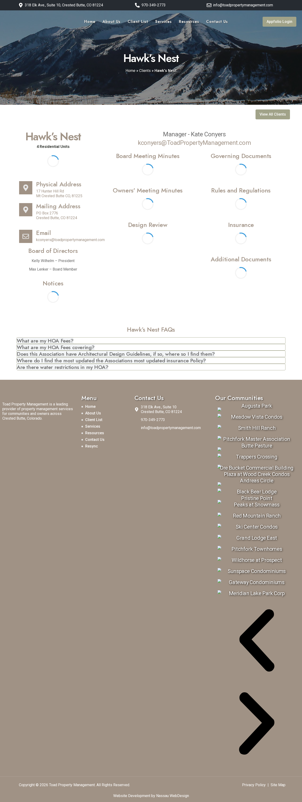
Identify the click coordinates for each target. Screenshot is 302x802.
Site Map (278, 785)
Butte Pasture (256, 446)
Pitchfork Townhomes (256, 549)
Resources (189, 21)
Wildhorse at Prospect (257, 560)
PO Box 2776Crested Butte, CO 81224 (56, 215)
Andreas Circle (256, 481)
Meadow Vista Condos (256, 417)
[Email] (25, 236)
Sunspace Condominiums (257, 571)
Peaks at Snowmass (256, 505)
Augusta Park (256, 406)
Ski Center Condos (257, 527)
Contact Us (217, 21)
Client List (138, 21)
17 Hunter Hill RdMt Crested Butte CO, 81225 (59, 193)
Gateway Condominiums (256, 582)
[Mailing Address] (25, 209)
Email (43, 233)
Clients (145, 70)
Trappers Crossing (256, 457)
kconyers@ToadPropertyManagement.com (194, 143)
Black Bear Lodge (257, 492)
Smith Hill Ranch (257, 428)
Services (163, 21)
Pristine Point (256, 498)
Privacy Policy (254, 785)
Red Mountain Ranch (257, 516)
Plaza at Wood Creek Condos (257, 474)
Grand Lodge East (256, 538)
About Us (112, 21)
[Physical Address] (25, 187)
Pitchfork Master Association (256, 439)
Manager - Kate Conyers (194, 134)
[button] (256, 640)
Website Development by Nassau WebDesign (151, 796)
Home (90, 21)
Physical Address (58, 184)
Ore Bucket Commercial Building (257, 468)
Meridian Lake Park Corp (257, 593)
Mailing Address (58, 206)
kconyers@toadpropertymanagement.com (70, 240)
